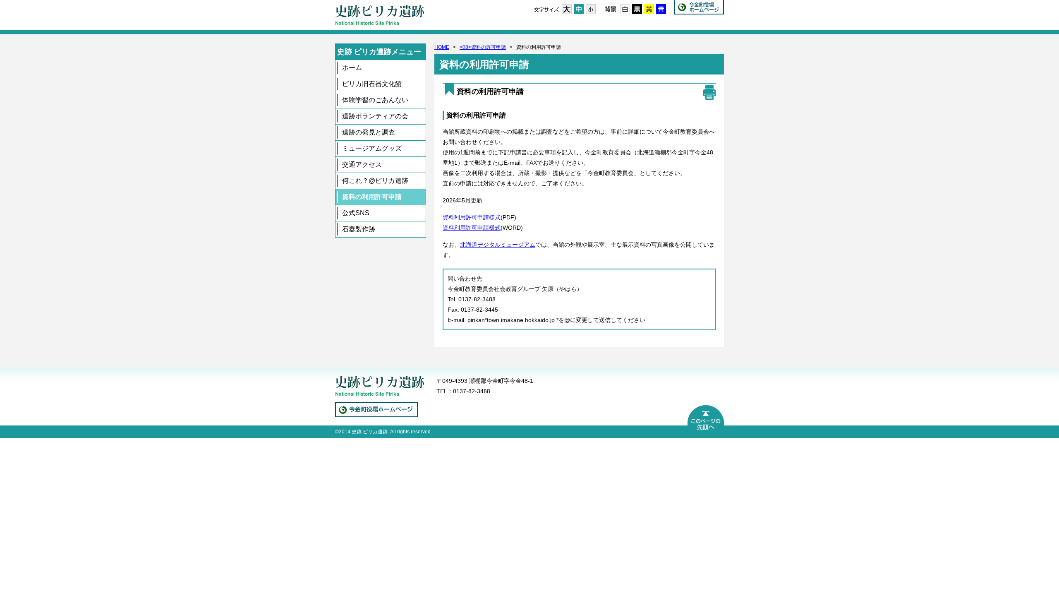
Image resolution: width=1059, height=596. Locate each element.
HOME (441, 47)
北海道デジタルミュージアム (497, 244)
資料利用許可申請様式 (472, 217)
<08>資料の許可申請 (483, 47)
